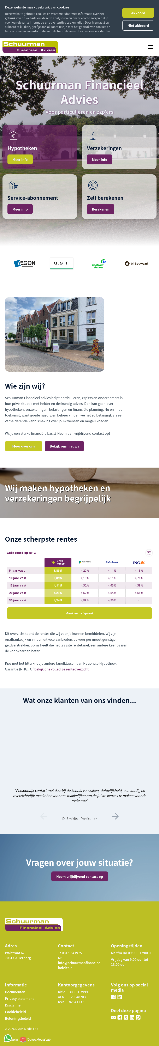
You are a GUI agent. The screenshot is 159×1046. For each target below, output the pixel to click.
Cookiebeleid (15, 1011)
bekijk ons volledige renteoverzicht (61, 669)
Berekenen (100, 209)
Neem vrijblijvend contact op (79, 876)
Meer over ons (23, 446)
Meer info (20, 159)
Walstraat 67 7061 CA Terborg (18, 955)
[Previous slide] (43, 816)
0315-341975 (72, 952)
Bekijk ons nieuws (64, 446)
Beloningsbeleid (18, 1018)
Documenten (15, 991)
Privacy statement (19, 998)
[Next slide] (115, 816)
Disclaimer (13, 1005)
